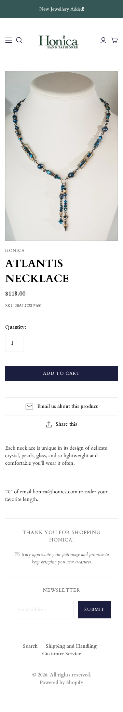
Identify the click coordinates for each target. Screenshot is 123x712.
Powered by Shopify (61, 682)
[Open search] (19, 40)
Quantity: (15, 327)
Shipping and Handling (71, 646)
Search (30, 646)
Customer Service (61, 654)
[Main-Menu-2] (8, 40)
